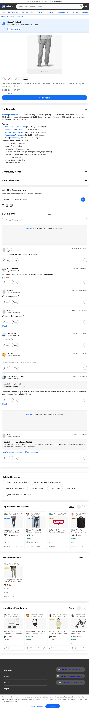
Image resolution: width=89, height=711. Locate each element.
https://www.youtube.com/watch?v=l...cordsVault (20, 452)
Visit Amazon (45, 98)
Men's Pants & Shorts (15, 488)
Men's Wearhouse (32, 542)
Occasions (55, 488)
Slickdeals (4, 17)
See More (27, 495)
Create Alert (15, 29)
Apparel (75, 12)
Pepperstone (10, 135)
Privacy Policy (48, 699)
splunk (9, 310)
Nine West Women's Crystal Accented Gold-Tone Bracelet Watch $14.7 (58, 632)
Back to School (13, 12)
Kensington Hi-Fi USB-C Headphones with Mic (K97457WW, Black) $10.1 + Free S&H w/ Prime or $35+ (35, 632)
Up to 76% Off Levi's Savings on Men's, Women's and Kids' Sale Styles (58, 531)
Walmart (6, 592)
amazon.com (14, 115)
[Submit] (5, 220)
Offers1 (10, 353)
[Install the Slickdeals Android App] (70, 676)
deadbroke (11, 333)
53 (29, 546)
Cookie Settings (37, 706)
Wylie (7, 138)
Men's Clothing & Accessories (47, 482)
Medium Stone (10, 132)
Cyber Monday (12, 495)
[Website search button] (81, 6)
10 (52, 546)
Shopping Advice (63, 12)
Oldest (49, 214)
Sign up (29, 228)
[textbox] (41, 199)
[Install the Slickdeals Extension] (70, 669)
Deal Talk (20, 17)
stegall (10, 249)
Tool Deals (39, 12)
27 (7, 546)
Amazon (5, 115)
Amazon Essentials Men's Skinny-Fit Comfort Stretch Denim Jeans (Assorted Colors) (13, 531)
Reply (15, 260)
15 (74, 546)
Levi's (50, 542)
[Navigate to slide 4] (47, 72)
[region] (44, 702)
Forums (12, 17)
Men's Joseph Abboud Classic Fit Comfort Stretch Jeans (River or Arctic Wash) (35, 531)
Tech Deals (50, 12)
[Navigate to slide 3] (45, 72)
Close (52, 706)
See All (71, 507)
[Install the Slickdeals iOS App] (70, 682)
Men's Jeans (37, 488)
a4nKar (10, 290)
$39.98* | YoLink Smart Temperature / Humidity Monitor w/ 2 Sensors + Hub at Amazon (13, 632)
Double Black (10, 129)
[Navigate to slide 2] (43, 72)
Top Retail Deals (27, 12)
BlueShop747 (12, 268)
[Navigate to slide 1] (42, 72)
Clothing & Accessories (16, 482)
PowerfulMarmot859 (15, 376)
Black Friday (72, 488)
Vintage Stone (10, 127)
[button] (9, 79)
